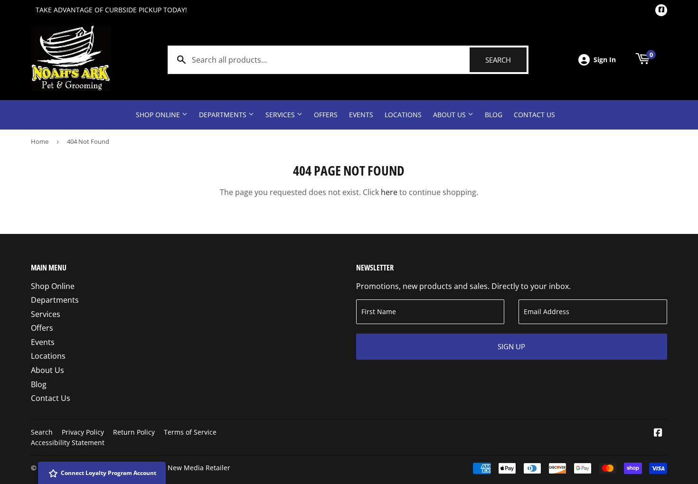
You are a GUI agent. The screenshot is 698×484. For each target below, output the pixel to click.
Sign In (605, 59)
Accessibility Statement (67, 442)
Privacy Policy (83, 432)
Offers (326, 114)
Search (506, 60)
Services (281, 114)
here (389, 192)
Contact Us (534, 114)
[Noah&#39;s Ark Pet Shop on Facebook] (658, 433)
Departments (223, 114)
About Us (450, 114)
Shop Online (159, 114)
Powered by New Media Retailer (179, 467)
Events (361, 114)
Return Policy (134, 432)
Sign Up (511, 346)
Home (39, 141)
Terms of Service (190, 432)
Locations (403, 114)
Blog (493, 114)
